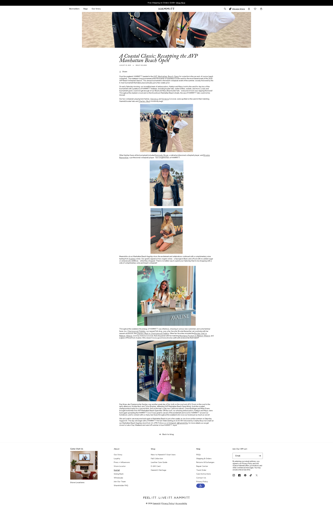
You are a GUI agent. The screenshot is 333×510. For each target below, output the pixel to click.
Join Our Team (120, 481)
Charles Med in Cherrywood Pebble (153, 333)
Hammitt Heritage (158, 470)
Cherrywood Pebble (136, 331)
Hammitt (156, 503)
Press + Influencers (122, 462)
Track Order (201, 470)
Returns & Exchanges (205, 462)
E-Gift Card (155, 466)
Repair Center (202, 466)
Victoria (165, 99)
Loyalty (117, 458)
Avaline (132, 259)
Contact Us (201, 478)
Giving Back (118, 474)
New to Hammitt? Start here (163, 454)
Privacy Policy (202, 481)
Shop (153, 449)
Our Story (118, 454)
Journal (117, 470)
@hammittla (182, 423)
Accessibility (181, 503)
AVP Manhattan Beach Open (166, 76)
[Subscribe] (260, 456)
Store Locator (120, 466)
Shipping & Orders (204, 458)
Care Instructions (203, 474)
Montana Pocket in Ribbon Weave (195, 336)
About (116, 449)
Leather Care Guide (159, 462)
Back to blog (168, 434)
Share (124, 71)
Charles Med (144, 101)
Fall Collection (157, 458)
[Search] (225, 9)
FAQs (198, 454)
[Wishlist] (255, 9)
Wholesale (118, 478)
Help (198, 449)
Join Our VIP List (240, 449)
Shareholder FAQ (121, 485)
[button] (200, 487)
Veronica (154, 99)
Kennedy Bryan (162, 155)
